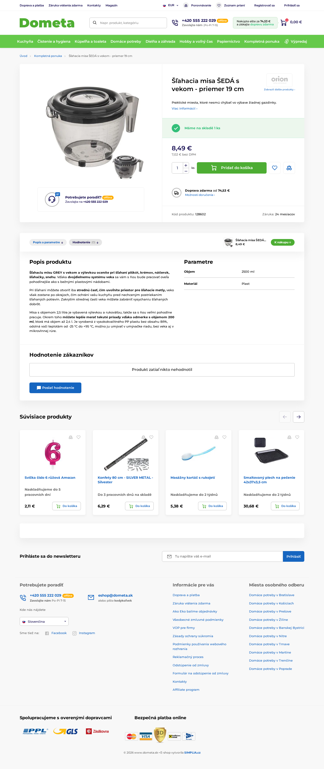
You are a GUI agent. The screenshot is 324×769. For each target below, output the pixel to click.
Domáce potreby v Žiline (268, 620)
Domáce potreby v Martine (270, 652)
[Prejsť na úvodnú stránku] (47, 23)
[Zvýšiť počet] (186, 165)
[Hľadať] (94, 23)
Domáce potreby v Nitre (268, 636)
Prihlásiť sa (292, 5)
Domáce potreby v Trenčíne (271, 660)
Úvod (23, 56)
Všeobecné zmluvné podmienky (198, 620)
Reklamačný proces (188, 657)
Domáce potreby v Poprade (270, 669)
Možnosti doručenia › (200, 195)
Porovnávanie (201, 5)
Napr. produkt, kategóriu (119, 23)
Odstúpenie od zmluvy (191, 665)
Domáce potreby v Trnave (269, 644)
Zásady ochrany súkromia (193, 636)
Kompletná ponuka (48, 56)
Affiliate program (186, 689)
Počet (177, 168)
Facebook (59, 633)
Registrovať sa (264, 5)
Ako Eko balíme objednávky (195, 611)
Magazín (111, 5)
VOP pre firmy (184, 628)
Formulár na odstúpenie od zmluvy (200, 673)
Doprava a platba (32, 5)
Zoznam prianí (234, 5)
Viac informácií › (184, 108)
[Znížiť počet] (186, 171)
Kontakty (94, 5)
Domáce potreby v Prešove (270, 611)
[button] (298, 417)
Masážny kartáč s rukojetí (193, 477)
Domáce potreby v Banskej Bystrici (276, 628)
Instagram (87, 633)
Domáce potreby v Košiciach (271, 603)
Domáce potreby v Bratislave (271, 595)
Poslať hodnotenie (57, 388)
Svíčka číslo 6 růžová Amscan (50, 477)
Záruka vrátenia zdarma (66, 5)
